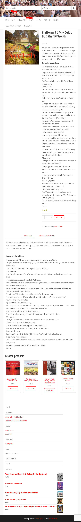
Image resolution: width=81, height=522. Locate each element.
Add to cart (59, 217)
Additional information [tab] (46, 236)
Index (13, 20)
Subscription (23, 19)
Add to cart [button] (13, 388)
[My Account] (7, 12)
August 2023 (8, 434)
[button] (35, 34)
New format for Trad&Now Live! (14, 417)
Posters (56, 20)
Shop (31, 20)
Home (7, 20)
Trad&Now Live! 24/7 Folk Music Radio (16, 421)
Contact (38, 20)
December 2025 (9, 430)
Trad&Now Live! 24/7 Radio (13, 26)
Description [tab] (28, 236)
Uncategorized (9, 444)
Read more (68, 388)
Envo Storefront (52, 518)
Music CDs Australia (58, 226)
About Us (47, 20)
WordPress (39, 518)
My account (28, 26)
